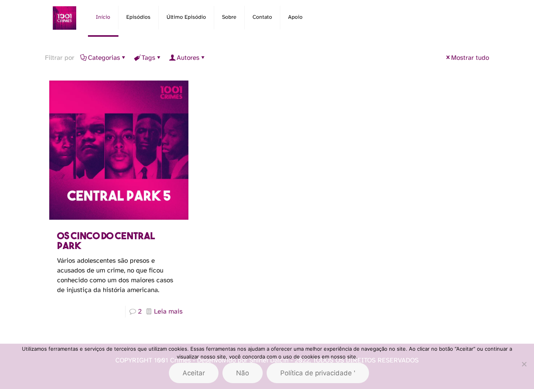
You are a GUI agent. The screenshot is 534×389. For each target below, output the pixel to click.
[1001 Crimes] (64, 17)
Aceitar (194, 373)
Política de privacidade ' (317, 373)
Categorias (104, 57)
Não (242, 373)
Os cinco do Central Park (106, 240)
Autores (188, 57)
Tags (148, 57)
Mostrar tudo (470, 57)
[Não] (524, 364)
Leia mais (168, 311)
